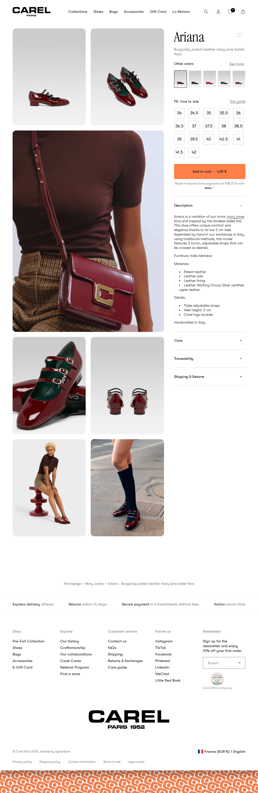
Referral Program (74, 667)
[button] (77, 11)
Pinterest (162, 661)
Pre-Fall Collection (28, 641)
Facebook (163, 654)
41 (238, 139)
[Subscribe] (239, 663)
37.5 (208, 126)
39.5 (194, 139)
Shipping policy (49, 762)
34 (179, 113)
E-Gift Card (23, 667)
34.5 (194, 113)
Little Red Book (168, 680)
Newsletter (212, 631)
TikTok (160, 648)
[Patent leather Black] (195, 79)
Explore (66, 631)
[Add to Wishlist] (239, 35)
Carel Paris (23, 751)
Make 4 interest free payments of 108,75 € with (209, 183)
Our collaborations (76, 654)
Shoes (17, 648)
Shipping (115, 654)
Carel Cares (70, 661)
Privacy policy (22, 762)
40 (208, 139)
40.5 (223, 139)
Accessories (23, 661)
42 (194, 152)
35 (209, 113)
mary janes (235, 216)
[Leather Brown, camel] (238, 79)
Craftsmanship (72, 648)
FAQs (112, 648)
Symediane (62, 751)
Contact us (117, 641)
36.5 (179, 126)
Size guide (237, 101)
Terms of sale (111, 762)
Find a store (70, 674)
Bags (17, 654)
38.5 (238, 126)
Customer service (122, 631)
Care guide (117, 667)
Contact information (82, 762)
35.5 (224, 113)
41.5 (179, 152)
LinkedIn (162, 667)
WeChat (162, 674)
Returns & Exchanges (125, 661)
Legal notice (136, 762)
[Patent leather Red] (209, 79)
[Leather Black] (224, 79)
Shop (17, 631)
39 (179, 139)
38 (223, 126)
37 (194, 126)
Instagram (163, 641)
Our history (69, 641)
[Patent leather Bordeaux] (180, 79)
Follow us (163, 631)
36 (238, 113)
